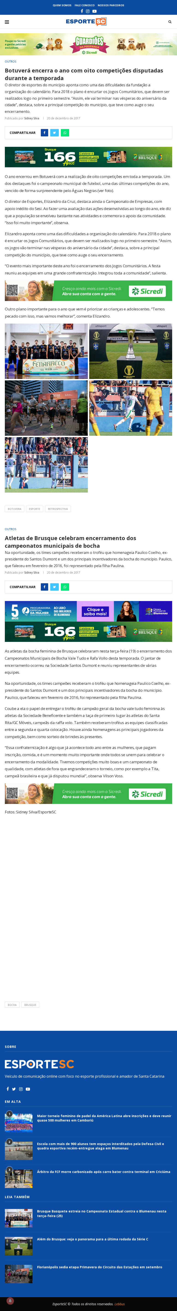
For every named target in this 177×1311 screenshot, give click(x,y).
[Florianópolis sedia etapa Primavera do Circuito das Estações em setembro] (18, 1274)
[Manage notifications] (10, 1301)
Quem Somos (62, 5)
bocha (12, 1005)
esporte (34, 509)
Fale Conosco (84, 5)
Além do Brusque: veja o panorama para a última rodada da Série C (92, 1239)
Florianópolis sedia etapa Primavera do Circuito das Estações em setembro (99, 1267)
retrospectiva (58, 509)
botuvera (14, 509)
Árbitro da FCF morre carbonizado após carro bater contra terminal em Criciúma (103, 1172)
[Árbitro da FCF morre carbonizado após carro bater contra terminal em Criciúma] (18, 1179)
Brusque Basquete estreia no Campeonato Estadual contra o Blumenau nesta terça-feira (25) (101, 1213)
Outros (10, 61)
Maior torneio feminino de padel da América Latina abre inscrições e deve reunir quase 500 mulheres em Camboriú (104, 1118)
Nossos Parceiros (111, 5)
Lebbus (120, 1304)
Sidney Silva (31, 118)
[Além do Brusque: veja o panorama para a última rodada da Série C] (18, 1246)
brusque (30, 1005)
